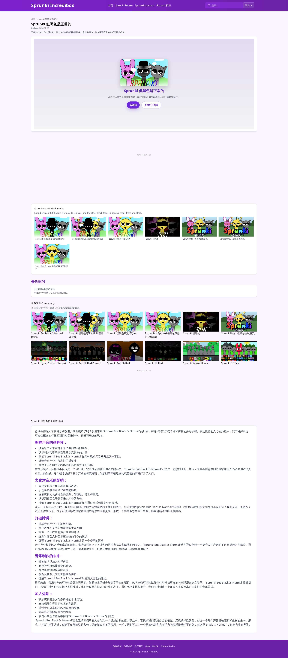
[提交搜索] (209, 5)
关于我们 (139, 646)
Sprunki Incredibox (52, 5)
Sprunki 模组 (164, 5)
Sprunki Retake (124, 5)
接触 (148, 646)
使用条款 (128, 646)
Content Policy (168, 646)
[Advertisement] (121, 178)
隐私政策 (117, 646)
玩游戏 (133, 104)
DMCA (155, 646)
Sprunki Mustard (144, 5)
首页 (110, 5)
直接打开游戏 (151, 104)
